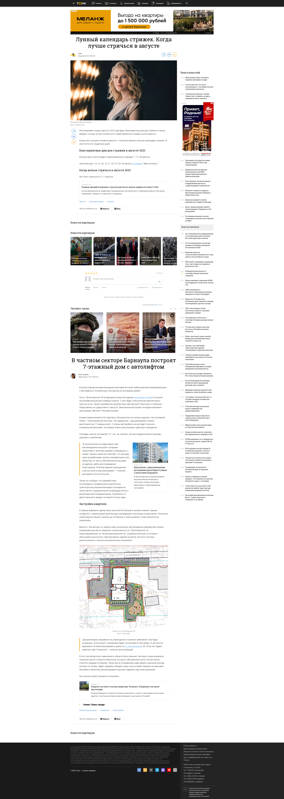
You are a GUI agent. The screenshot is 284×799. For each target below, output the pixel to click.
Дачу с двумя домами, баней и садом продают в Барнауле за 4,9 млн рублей (198, 209)
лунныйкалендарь (96, 201)
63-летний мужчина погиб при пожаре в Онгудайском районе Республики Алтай (197, 245)
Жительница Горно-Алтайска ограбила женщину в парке (197, 78)
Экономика (159, 3)
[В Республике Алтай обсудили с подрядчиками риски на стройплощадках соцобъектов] (159, 332)
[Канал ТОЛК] (117, 209)
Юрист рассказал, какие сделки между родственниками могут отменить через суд (198, 338)
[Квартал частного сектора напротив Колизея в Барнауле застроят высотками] (84, 690)
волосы (82, 201)
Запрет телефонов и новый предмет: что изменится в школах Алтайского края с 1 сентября (199, 478)
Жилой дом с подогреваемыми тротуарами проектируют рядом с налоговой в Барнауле (150, 470)
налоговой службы (143, 397)
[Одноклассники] (175, 54)
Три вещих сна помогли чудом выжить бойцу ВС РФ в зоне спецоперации (87, 344)
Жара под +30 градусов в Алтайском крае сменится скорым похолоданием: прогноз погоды (199, 301)
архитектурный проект (88, 710)
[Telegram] (163, 54)
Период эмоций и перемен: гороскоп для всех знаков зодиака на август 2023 (120, 187)
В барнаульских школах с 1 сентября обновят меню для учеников (196, 273)
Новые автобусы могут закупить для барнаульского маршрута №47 (199, 433)
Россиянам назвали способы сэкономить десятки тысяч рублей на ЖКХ (199, 218)
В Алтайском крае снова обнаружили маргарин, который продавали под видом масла (198, 366)
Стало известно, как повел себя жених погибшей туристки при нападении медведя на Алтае (198, 488)
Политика (145, 3)
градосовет (105, 710)
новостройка (118, 710)
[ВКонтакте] (169, 54)
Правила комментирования (197, 792)
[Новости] (104, 209)
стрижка (110, 201)
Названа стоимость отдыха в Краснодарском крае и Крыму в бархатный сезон (198, 192)
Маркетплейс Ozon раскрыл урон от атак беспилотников (198, 426)
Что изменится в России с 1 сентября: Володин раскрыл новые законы (199, 320)
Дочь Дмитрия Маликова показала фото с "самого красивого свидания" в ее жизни (199, 497)
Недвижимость (176, 3)
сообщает (138, 163)
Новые (87, 287)
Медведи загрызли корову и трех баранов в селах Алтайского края (198, 391)
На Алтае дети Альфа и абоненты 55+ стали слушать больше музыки (199, 375)
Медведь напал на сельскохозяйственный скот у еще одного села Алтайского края (199, 254)
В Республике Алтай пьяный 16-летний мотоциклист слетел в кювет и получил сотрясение (198, 450)
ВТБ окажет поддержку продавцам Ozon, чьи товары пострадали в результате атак (199, 264)
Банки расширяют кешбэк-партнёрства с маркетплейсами (198, 201)
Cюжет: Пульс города (94, 704)
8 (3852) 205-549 (192, 779)
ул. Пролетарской (133, 646)
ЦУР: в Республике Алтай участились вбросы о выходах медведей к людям (197, 310)
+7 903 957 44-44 (192, 770)
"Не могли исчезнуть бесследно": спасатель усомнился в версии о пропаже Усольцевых (198, 460)
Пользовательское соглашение (199, 790)
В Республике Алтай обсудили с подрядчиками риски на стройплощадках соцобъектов (158, 343)
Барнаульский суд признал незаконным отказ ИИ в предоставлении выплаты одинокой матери (122, 343)
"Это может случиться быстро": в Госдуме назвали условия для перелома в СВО (198, 399)
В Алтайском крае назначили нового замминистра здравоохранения (197, 408)
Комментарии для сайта (152, 305)
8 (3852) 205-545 (192, 776)
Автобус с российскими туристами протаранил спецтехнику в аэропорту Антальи (199, 348)
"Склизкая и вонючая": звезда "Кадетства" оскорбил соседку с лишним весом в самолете (198, 96)
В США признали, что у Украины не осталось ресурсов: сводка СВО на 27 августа (199, 441)
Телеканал (112, 3)
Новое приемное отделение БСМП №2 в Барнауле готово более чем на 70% (199, 282)
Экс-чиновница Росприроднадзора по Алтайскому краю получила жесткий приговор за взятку (199, 236)
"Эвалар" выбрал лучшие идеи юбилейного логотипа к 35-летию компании (198, 357)
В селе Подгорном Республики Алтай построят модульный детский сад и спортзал (197, 383)
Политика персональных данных (199, 788)
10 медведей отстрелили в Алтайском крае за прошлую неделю (196, 469)
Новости (99, 3)
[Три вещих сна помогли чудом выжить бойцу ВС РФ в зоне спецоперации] (86, 332)
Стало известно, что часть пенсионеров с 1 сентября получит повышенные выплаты (199, 87)
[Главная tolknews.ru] (81, 3)
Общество (81, 56)
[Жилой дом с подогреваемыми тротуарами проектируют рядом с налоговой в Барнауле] (150, 453)
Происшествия (129, 3)
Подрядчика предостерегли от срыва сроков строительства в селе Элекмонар (197, 418)
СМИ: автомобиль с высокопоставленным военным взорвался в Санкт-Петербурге (198, 292)
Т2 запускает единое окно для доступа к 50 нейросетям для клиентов (197, 329)
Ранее (104, 287)
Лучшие (96, 287)
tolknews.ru (193, 746)
